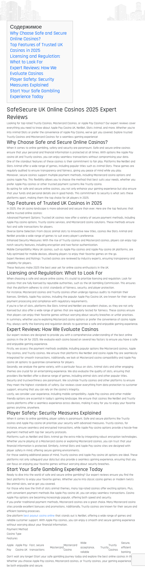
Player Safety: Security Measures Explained (32, 82)
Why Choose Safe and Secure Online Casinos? (38, 36)
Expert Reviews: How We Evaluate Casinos (33, 71)
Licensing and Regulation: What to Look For (35, 59)
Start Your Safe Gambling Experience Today (35, 94)
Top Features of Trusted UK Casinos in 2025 (36, 48)
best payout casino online (39, 516)
